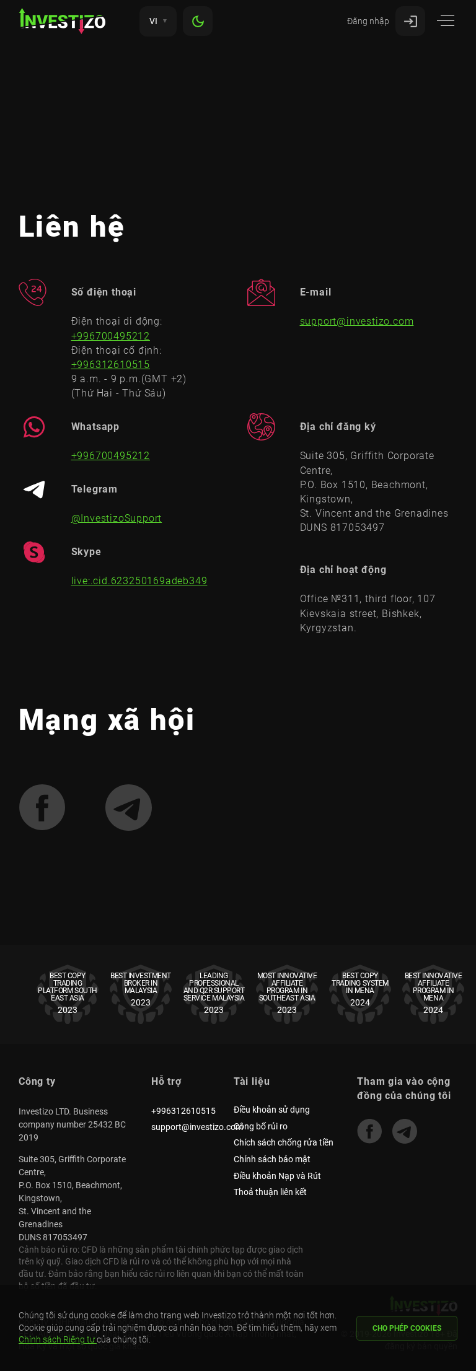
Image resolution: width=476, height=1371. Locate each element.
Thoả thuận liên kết (270, 1192)
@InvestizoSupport (116, 518)
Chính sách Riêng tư (58, 1339)
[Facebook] (369, 1131)
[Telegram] (404, 1131)
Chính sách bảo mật (272, 1159)
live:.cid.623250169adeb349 (139, 581)
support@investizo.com (357, 321)
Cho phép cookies (406, 1328)
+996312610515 (110, 364)
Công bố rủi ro (261, 1126)
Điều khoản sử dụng (272, 1110)
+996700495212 (110, 336)
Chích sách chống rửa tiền (283, 1142)
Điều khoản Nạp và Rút (277, 1176)
